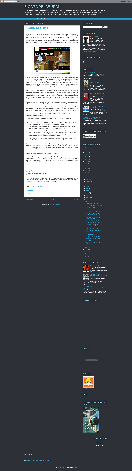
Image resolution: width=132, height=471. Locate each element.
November (89, 179)
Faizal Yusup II (86, 60)
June (87, 190)
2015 (86, 172)
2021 (86, 159)
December (89, 177)
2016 (86, 170)
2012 (86, 249)
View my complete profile (89, 51)
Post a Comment (32, 193)
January (88, 202)
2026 (86, 148)
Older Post (75, 199)
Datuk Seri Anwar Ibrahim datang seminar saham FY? (94, 225)
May (87, 193)
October (88, 181)
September (89, 183)
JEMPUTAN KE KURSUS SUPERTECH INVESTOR (93, 221)
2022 (86, 157)
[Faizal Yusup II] (83, 62)
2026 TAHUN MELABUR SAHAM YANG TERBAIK (98, 81)
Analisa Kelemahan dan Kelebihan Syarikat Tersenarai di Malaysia (98, 276)
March (88, 197)
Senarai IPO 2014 (90, 234)
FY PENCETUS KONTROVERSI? (94, 236)
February (88, 199)
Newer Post (29, 199)
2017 (86, 168)
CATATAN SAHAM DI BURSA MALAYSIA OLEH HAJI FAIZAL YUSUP (94, 118)
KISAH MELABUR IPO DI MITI (94, 228)
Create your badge (87, 63)
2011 (86, 251)
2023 (86, 154)
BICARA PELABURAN (42, 7)
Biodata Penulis (41, 19)
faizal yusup (95, 36)
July (87, 188)
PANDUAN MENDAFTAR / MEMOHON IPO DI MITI (93, 214)
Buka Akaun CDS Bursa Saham (92, 72)
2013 (86, 247)
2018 (86, 166)
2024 (86, 152)
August (88, 186)
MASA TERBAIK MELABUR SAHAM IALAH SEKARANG (97, 94)
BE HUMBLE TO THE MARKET (94, 211)
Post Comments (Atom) (56, 204)
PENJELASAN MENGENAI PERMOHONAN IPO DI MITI (94, 204)
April (87, 195)
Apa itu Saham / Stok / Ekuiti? (98, 265)
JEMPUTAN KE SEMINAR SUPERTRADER (93, 218)
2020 (86, 161)
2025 (86, 150)
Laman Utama (29, 19)
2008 (86, 256)
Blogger (75, 467)
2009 (86, 254)
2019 (86, 163)
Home (52, 199)
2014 (86, 175)
